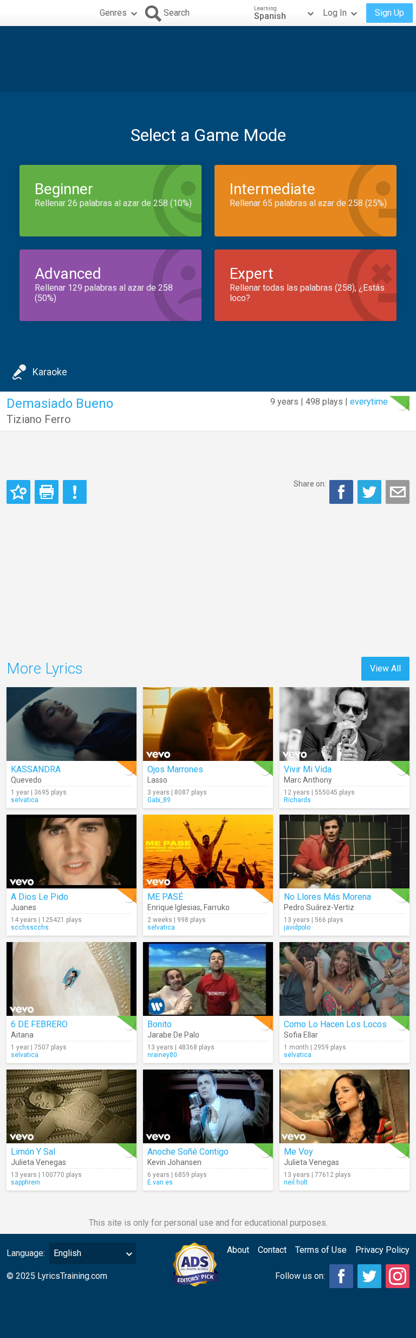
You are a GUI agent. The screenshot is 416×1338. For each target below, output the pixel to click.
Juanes (23, 907)
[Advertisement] (208, 59)
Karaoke (49, 371)
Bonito (159, 1024)
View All (385, 668)
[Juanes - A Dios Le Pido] (71, 851)
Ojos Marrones (175, 769)
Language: (25, 1253)
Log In (335, 13)
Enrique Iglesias (173, 907)
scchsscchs (30, 927)
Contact (272, 1250)
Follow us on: (300, 1276)
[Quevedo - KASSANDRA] (71, 724)
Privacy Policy (382, 1250)
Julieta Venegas (38, 1162)
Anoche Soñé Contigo (188, 1152)
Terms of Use (321, 1250)
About (238, 1250)
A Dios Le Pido (39, 897)
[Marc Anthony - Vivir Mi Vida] (345, 724)
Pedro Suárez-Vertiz (319, 907)
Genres (113, 13)
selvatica (24, 800)
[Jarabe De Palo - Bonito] (208, 979)
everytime (369, 401)
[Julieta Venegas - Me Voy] (345, 1106)
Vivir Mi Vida (308, 769)
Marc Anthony (308, 780)
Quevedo (26, 780)
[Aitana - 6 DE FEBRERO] (71, 979)
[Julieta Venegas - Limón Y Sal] (71, 1106)
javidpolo (297, 927)
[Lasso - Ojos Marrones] (208, 724)
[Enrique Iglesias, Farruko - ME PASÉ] (208, 851)
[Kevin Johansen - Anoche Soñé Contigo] (208, 1106)
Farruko (217, 907)
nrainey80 (162, 1055)
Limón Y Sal (33, 1152)
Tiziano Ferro (38, 419)
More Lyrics (44, 668)
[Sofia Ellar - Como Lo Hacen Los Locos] (345, 979)
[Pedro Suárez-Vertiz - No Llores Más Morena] (345, 851)
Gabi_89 (159, 800)
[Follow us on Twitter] (369, 1276)
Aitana (22, 1034)
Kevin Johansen (174, 1162)
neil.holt (296, 1182)
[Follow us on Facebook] (341, 1276)
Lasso (157, 780)
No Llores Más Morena (327, 897)
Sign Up (389, 13)
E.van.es (160, 1182)
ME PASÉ (165, 897)
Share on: (310, 484)
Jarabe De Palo (173, 1034)
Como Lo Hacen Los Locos (335, 1024)
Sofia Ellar (301, 1034)
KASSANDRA (36, 769)
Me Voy (298, 1152)
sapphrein (25, 1182)
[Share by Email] (398, 492)
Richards (297, 800)
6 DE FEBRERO (39, 1024)
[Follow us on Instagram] (398, 1276)
